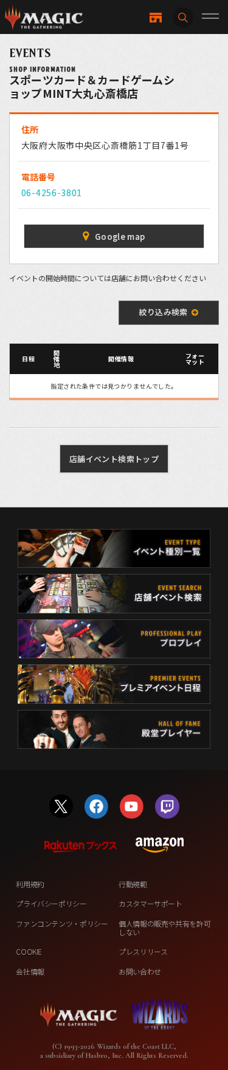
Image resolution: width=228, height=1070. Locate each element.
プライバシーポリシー (51, 903)
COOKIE (29, 951)
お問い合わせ (140, 971)
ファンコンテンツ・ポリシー (62, 923)
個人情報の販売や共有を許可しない (164, 927)
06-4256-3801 (51, 192)
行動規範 (133, 884)
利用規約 (30, 884)
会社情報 (30, 971)
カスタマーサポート (150, 903)
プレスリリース (143, 951)
